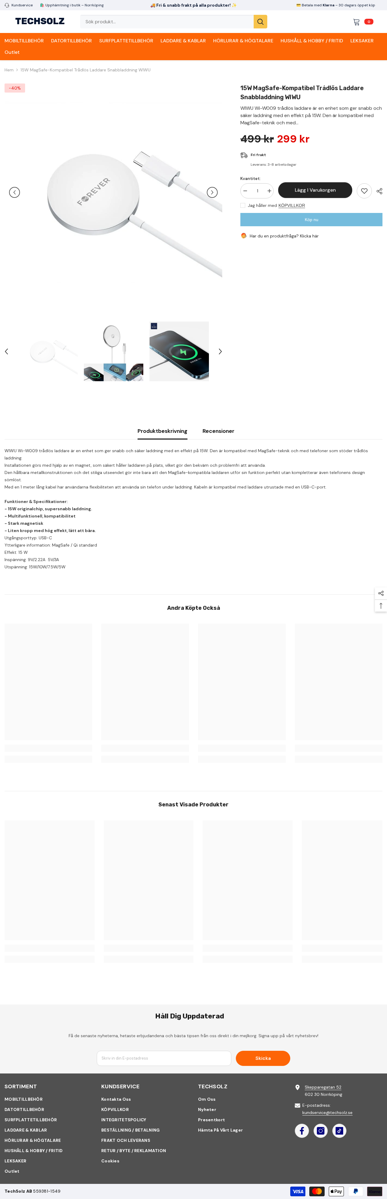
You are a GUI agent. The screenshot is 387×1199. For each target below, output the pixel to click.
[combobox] (167, 21)
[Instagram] (321, 1131)
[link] (48, 748)
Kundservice (22, 5)
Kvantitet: (250, 178)
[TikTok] (339, 1131)
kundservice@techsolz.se (327, 1112)
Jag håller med (262, 205)
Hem (9, 70)
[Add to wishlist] (364, 190)
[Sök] (173, 21)
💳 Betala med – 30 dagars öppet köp (335, 5)
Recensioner (218, 431)
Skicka (263, 1058)
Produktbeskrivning (162, 431)
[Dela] (377, 191)
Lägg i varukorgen (315, 190)
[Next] (212, 192)
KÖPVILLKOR (291, 205)
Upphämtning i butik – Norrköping (74, 5)
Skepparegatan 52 (323, 1087)
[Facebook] (302, 1131)
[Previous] (14, 192)
